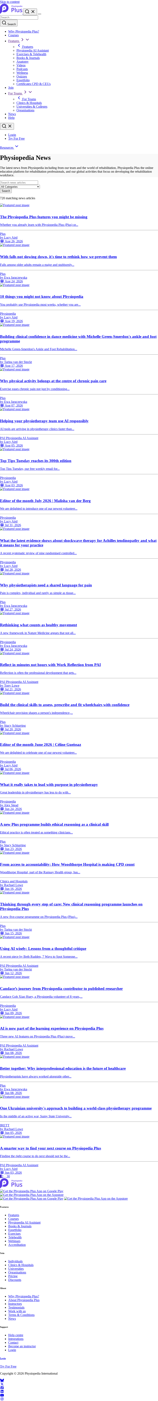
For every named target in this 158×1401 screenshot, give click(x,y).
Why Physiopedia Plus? (23, 31)
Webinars (14, 1241)
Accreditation (17, 1245)
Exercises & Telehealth (31, 54)
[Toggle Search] (30, 11)
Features (14, 41)
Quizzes (21, 76)
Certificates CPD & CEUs (33, 84)
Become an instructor (22, 1346)
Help (11, 117)
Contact (13, 1342)
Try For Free (16, 138)
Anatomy (22, 61)
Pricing (12, 1276)
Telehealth (15, 1237)
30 (8, 1176)
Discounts (14, 1280)
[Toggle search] (7, 126)
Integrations (15, 1339)
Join (11, 87)
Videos (21, 65)
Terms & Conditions (21, 1315)
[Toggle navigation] (39, 14)
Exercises (14, 1233)
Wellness (22, 72)
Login (12, 135)
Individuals (15, 1261)
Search (11, 24)
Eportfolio (23, 80)
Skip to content (10, 2)
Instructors (15, 1303)
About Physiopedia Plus (24, 1300)
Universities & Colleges (31, 106)
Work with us (17, 1311)
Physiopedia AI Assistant (32, 50)
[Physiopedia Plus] (11, 13)
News (12, 114)
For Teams (15, 93)
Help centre (15, 1335)
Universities (16, 1268)
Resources (7, 147)
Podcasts (22, 69)
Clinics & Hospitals (29, 103)
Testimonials (16, 1307)
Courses (13, 35)
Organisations (25, 110)
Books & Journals (28, 58)
